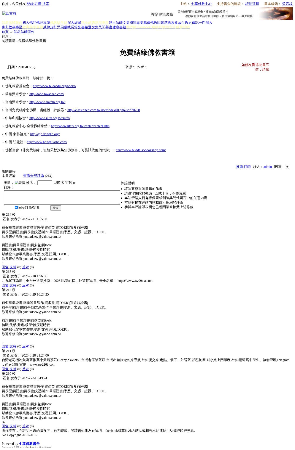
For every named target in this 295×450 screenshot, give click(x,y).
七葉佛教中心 (201, 4)
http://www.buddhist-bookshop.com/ (141, 150)
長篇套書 (78, 27)
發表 (56, 207)
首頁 (5, 32)
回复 (5, 267)
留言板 (287, 4)
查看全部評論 (33, 176)
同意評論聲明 (28, 207)
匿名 (60, 182)
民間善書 (105, 27)
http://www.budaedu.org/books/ (54, 86)
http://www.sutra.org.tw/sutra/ (49, 118)
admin (267, 167)
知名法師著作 (24, 32)
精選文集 (91, 27)
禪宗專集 (136, 22)
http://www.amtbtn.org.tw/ (47, 102)
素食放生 (178, 22)
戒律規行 (50, 27)
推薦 (239, 167)
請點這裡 (252, 4)
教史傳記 (192, 22)
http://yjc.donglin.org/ (45, 134)
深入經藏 (74, 22)
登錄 (30, 4)
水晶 (5, 439)
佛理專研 (43, 22)
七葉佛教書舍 (29, 443)
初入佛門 (29, 22)
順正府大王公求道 (23, 439)
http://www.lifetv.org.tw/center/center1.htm (80, 126)
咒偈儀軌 (64, 27)
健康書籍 (119, 27)
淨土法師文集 (119, 22)
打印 (247, 167)
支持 (13, 267)
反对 (25, 267)
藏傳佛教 (150, 22)
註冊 (38, 4)
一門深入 (206, 22)
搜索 (45, 4)
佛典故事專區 (12, 27)
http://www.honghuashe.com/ (47, 142)
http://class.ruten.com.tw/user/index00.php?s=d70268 (103, 110)
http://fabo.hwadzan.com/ (46, 94)
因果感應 (164, 22)
